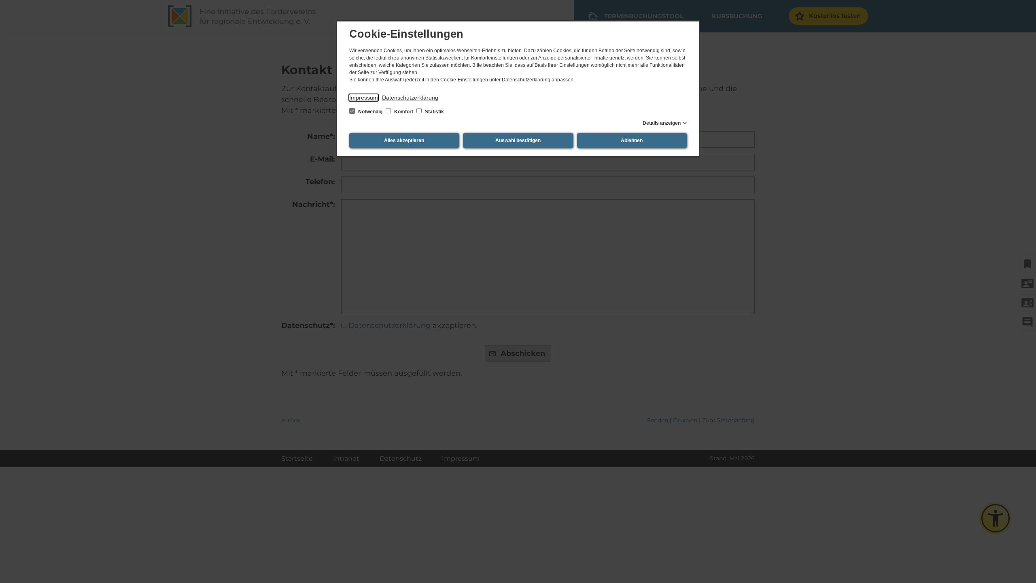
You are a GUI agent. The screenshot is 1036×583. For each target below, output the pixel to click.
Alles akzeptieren (404, 140)
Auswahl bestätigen (518, 140)
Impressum (363, 97)
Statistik (434, 112)
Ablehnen (632, 140)
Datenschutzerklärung (410, 97)
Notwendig (370, 112)
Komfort (403, 112)
